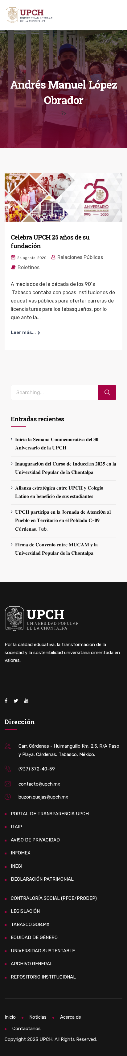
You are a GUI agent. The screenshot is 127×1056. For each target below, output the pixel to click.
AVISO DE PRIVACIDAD (35, 840)
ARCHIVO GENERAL (32, 963)
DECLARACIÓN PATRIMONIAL (42, 879)
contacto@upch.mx (39, 784)
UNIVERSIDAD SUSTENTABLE (43, 951)
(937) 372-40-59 (36, 769)
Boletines (28, 267)
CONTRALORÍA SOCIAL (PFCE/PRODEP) (54, 898)
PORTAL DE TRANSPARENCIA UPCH (50, 813)
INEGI (16, 866)
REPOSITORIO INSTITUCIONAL (43, 977)
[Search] (107, 392)
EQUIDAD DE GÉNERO (34, 937)
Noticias (38, 1017)
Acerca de (70, 1017)
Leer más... (23, 332)
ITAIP (16, 826)
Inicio (10, 1017)
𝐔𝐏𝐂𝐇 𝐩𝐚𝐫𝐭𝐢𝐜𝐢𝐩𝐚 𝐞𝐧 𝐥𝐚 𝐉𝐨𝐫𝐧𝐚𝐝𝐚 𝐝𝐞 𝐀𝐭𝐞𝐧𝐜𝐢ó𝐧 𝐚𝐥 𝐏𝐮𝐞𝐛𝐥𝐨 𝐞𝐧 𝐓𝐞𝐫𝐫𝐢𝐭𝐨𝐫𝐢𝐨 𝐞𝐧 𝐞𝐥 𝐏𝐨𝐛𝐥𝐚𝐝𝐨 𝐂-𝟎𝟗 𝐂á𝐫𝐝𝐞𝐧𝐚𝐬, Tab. (63, 520)
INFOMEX (21, 853)
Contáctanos (26, 1028)
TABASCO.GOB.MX (30, 924)
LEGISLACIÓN (25, 911)
